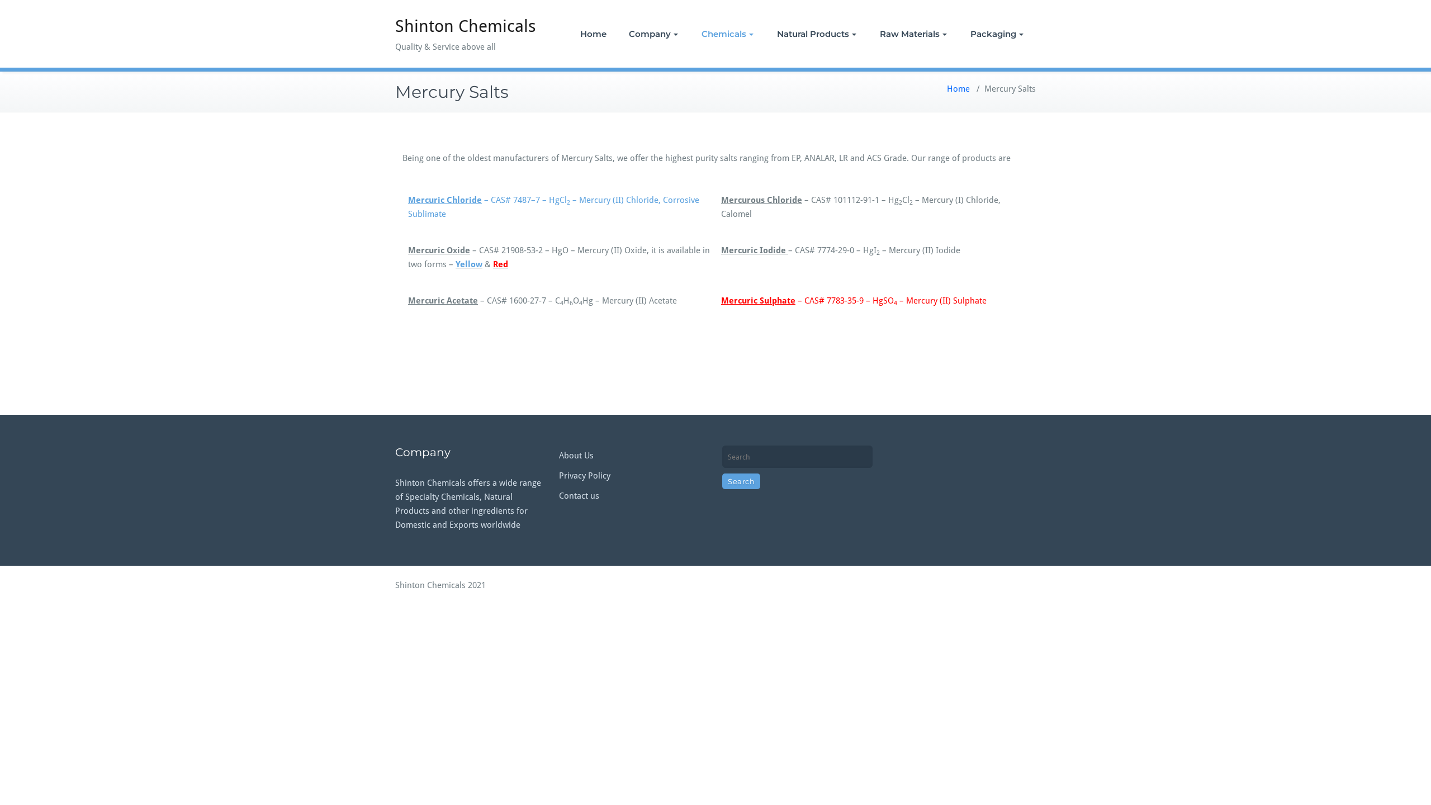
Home (593, 34)
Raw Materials (910, 34)
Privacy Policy (584, 476)
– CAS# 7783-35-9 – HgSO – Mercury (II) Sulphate (854, 301)
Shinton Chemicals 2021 (440, 585)
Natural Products (813, 34)
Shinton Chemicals (465, 26)
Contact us (579, 496)
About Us (576, 456)
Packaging (993, 34)
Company (650, 34)
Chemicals (724, 34)
